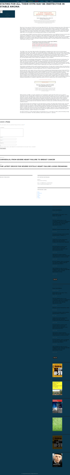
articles (41, 1)
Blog (38, 196)
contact (51, 1)
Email (1, 140)
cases (47, 1)
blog (36, 1)
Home (18, 1)
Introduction (23, 1)
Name (1, 137)
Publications (30, 1)
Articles (39, 195)
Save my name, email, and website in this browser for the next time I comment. (18, 146)
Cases (38, 194)
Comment (2, 127)
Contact (39, 197)
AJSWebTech (66, 473)
